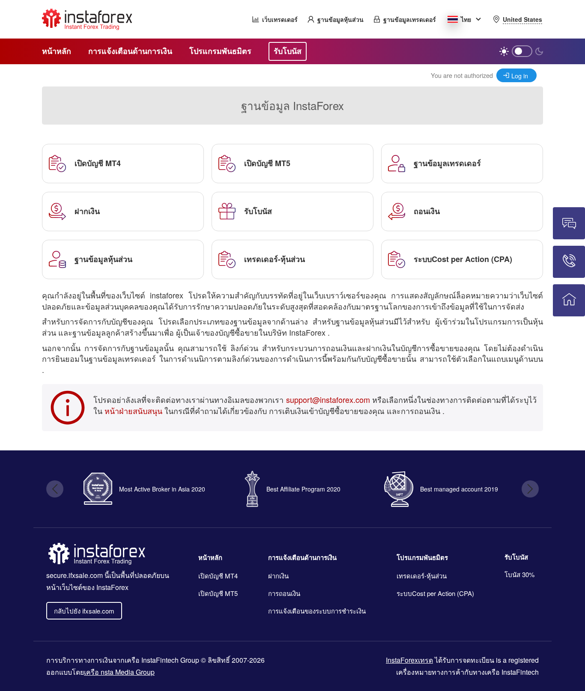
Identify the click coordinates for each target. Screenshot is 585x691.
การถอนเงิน (284, 593)
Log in (519, 75)
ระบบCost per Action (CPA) (435, 593)
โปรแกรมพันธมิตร (422, 557)
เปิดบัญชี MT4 (218, 575)
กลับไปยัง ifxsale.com (84, 610)
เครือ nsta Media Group (119, 672)
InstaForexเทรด (409, 660)
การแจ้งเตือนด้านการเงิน (302, 557)
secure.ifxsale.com (74, 575)
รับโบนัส (516, 557)
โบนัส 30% (519, 574)
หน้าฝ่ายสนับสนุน (133, 410)
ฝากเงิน (278, 575)
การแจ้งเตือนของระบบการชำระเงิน (317, 610)
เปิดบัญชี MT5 (218, 593)
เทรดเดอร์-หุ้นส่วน (422, 575)
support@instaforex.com (328, 399)
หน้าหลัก (210, 557)
